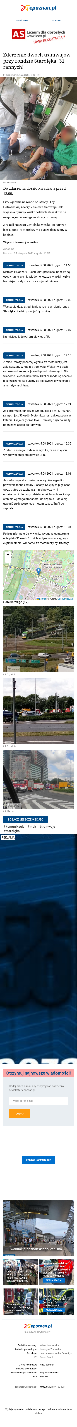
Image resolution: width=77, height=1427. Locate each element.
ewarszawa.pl (38, 1409)
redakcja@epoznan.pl (26, 1386)
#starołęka (12, 831)
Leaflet (42, 598)
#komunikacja (14, 827)
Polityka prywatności (26, 1368)
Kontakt (56, 20)
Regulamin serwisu (49, 1372)
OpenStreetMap (65, 598)
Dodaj (20, 1113)
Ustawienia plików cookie (24, 1372)
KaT (13, 249)
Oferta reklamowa (28, 1364)
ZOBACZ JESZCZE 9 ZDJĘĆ (25, 819)
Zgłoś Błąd (22, 20)
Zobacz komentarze (38, 1160)
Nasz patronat (47, 1364)
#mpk (32, 827)
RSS (35, 1376)
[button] (38, 571)
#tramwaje (47, 827)
